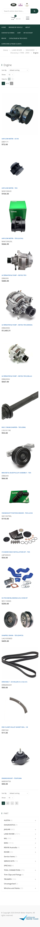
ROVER (6, 852)
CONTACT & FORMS (7, 33)
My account (28, 33)
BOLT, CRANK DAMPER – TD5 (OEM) (14, 427)
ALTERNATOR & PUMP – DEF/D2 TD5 (14, 275)
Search (34, 11)
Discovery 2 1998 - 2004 (19, 53)
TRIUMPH (8, 879)
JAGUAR (7, 829)
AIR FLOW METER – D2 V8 (10, 139)
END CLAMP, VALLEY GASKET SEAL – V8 (15, 727)
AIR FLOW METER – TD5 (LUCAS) (12, 238)
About (27, 27)
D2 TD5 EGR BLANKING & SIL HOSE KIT (15, 598)
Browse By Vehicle (15, 27)
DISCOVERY (30, 50)
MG (5, 838)
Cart (19, 33)
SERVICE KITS (9, 861)
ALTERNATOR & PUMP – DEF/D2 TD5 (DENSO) (17, 325)
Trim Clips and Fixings (12, 874)
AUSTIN (7, 820)
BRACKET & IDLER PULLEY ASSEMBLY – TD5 (16, 473)
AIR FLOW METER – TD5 (9, 188)
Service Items (9, 856)
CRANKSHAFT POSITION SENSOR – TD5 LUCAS (17, 513)
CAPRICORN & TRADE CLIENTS (11, 44)
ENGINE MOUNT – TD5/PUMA (12, 778)
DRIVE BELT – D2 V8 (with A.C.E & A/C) (14, 682)
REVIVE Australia (10, 847)
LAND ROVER (17, 50)
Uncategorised (10, 884)
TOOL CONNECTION (12, 870)
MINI (6, 843)
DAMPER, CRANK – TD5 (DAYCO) (12, 635)
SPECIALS (7, 865)
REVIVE (3, 38)
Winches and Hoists (12, 888)
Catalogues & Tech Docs (18, 38)
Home (3, 27)
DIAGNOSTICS (9, 825)
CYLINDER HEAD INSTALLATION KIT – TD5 (16, 552)
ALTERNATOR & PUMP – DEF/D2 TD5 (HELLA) (17, 376)
